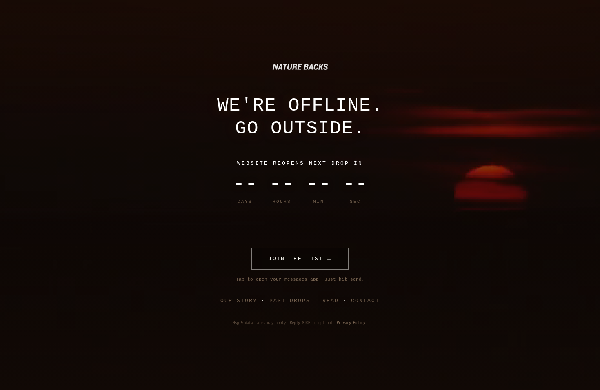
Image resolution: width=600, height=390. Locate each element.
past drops (289, 301)
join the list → (299, 259)
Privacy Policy (351, 323)
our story (238, 301)
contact (365, 301)
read (330, 301)
